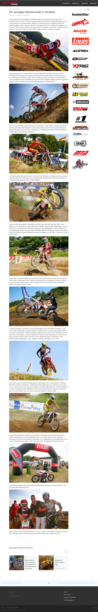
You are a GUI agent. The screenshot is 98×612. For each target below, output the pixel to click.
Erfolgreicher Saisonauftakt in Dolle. (59, 562)
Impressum (11, 592)
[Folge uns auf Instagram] (85, 9)
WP (8, 609)
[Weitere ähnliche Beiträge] (66, 551)
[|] (10, 3)
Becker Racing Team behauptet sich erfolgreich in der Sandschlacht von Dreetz (30, 564)
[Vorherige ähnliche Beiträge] (63, 551)
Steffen (12, 15)
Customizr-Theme (21, 609)
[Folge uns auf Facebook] (88, 9)
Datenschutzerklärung (14, 596)
